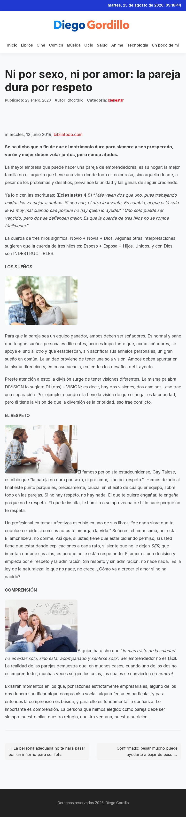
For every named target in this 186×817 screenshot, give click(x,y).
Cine (41, 45)
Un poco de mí (165, 45)
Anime (117, 45)
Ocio (88, 45)
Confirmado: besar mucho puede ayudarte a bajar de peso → (147, 751)
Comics (56, 45)
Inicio (12, 45)
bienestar (116, 100)
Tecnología (137, 45)
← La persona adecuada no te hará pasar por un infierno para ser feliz (46, 751)
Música (74, 45)
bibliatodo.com (68, 134)
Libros (27, 45)
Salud (102, 45)
